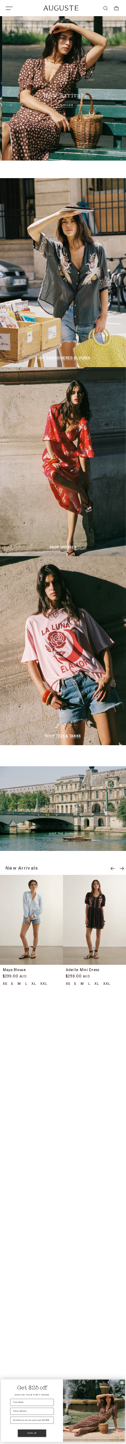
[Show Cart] (116, 8)
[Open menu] (9, 8)
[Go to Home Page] (60, 8)
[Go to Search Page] (105, 8)
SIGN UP (31, 1433)
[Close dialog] (122, 1383)
